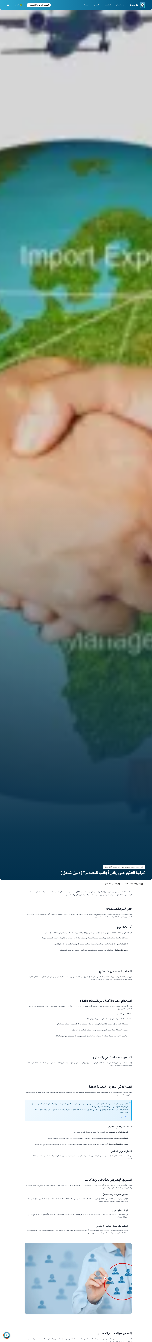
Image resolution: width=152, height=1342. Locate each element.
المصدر (123, 1117)
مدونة (86, 5)
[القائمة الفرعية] (8, 5)
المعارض (96, 5)
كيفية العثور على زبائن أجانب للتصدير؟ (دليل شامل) (119, 867)
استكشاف (108, 5)
